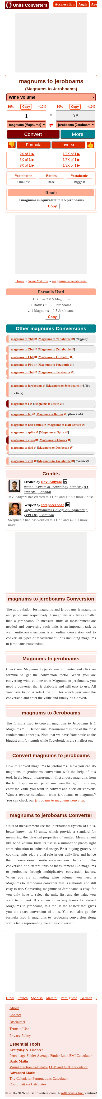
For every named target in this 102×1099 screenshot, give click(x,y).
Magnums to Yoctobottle (54, 461)
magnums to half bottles (27, 424)
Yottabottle (79, 176)
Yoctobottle (23, 176)
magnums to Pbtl (22, 364)
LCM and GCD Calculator (68, 1067)
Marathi (51, 998)
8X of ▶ (27, 165)
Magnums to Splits (52, 432)
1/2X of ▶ (71, 154)
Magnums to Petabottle (53, 364)
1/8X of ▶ (71, 165)
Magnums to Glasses (53, 440)
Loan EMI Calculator (76, 1056)
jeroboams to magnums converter (59, 800)
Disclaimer (17, 1022)
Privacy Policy (20, 1035)
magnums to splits (23, 432)
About (14, 1008)
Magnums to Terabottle (54, 372)
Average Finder (48, 1056)
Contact (15, 1015)
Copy (26, 106)
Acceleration (64, 4)
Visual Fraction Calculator (28, 1067)
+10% (42, 106)
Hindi (10, 998)
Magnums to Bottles (50, 414)
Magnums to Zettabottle (55, 349)
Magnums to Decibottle (53, 447)
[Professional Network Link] (65, 482)
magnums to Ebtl (22, 357)
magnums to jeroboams (26, 385)
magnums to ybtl (22, 461)
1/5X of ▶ (71, 160)
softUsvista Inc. (72, 1093)
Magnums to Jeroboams (63, 385)
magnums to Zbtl (22, 349)
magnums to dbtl (22, 447)
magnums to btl (21, 414)
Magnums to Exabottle (54, 357)
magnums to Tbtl (22, 372)
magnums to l (20, 404)
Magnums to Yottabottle (55, 339)
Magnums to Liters (46, 404)
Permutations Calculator (50, 1078)
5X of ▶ (27, 160)
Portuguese (69, 998)
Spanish (37, 998)
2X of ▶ (27, 154)
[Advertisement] (51, 42)
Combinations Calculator (27, 1084)
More (77, 134)
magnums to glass (23, 440)
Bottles (51, 176)
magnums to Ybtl (22, 339)
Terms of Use (19, 1029)
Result (51, 192)
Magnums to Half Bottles (64, 424)
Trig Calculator (20, 1078)
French (23, 998)
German (86, 998)
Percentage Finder (22, 1056)
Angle (82, 4)
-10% (10, 106)
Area (95, 4)
